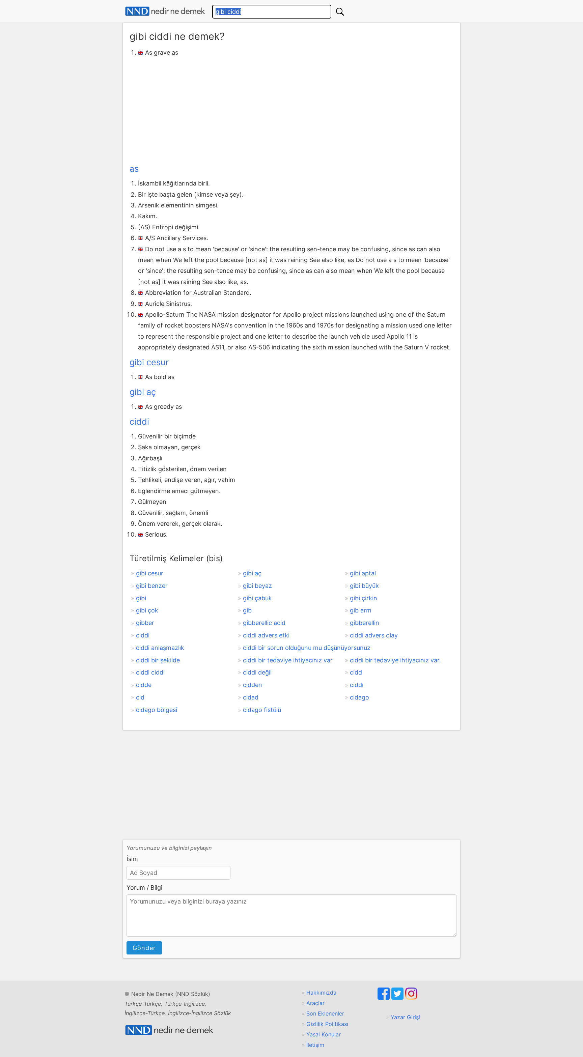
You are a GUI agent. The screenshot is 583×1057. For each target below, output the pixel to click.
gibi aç (143, 392)
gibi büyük (364, 585)
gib (247, 610)
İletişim (315, 1044)
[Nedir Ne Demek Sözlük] (164, 11)
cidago (359, 697)
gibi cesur (149, 362)
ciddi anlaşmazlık (160, 647)
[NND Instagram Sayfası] (411, 997)
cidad (250, 697)
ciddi (139, 422)
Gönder (144, 947)
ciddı (356, 684)
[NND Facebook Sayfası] (384, 997)
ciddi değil (257, 672)
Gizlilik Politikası (327, 1024)
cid (140, 697)
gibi (141, 598)
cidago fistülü (262, 709)
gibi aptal (363, 573)
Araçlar (315, 1003)
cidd (356, 672)
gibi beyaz (257, 585)
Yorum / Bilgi (144, 887)
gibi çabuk (257, 598)
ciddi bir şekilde (158, 660)
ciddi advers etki (266, 635)
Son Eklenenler (325, 1013)
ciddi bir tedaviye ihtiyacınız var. (395, 660)
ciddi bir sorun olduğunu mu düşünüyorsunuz (306, 647)
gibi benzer (152, 585)
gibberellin (364, 622)
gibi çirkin (363, 598)
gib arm (360, 610)
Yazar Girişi (405, 1017)
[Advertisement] (291, 109)
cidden (252, 684)
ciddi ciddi (150, 672)
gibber (145, 622)
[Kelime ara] (340, 11)
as (134, 169)
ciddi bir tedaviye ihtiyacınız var (288, 660)
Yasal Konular (323, 1034)
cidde (143, 684)
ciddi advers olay (374, 635)
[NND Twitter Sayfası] (398, 997)
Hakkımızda (321, 992)
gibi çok (147, 610)
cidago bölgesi (156, 709)
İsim (132, 858)
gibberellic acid (264, 622)
